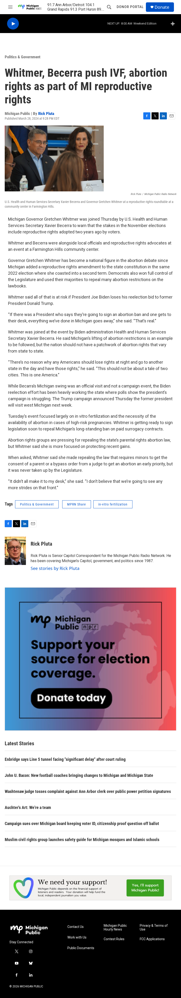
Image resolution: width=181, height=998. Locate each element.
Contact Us (75, 927)
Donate (162, 7)
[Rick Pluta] (15, 551)
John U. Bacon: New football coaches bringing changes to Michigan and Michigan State (79, 775)
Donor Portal (130, 7)
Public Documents (80, 948)
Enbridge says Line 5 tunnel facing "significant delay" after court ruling (65, 759)
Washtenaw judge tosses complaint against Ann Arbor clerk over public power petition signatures (88, 791)
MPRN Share (76, 504)
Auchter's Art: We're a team (28, 807)
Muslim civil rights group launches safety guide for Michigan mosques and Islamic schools (82, 839)
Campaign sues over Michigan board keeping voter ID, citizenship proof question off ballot (82, 823)
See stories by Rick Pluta (55, 568)
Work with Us (76, 937)
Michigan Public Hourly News (115, 927)
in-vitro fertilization (113, 504)
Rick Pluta (46, 113)
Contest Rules (114, 939)
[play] (13, 23)
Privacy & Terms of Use (154, 927)
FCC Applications (152, 939)
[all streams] (174, 23)
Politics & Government (22, 57)
